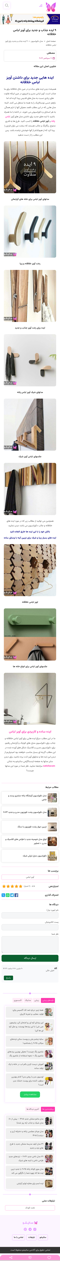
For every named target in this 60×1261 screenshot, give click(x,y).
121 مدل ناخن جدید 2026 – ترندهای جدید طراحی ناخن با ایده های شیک (26, 1158)
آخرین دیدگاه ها (33, 1109)
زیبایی (36, 1000)
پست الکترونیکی (51, 922)
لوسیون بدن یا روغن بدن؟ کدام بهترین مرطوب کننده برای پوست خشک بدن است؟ (27, 1081)
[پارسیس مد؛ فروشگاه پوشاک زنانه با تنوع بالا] (30, 19)
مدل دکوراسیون (37, 41)
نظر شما (55, 934)
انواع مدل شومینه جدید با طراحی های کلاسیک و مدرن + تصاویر (26, 841)
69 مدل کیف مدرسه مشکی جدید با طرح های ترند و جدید (26, 1146)
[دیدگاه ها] (30, 1257)
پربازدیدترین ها (48, 1109)
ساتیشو (43, 1237)
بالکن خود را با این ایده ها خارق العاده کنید (30, 532)
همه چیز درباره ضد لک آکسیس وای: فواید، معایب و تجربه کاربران (27, 1012)
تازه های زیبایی (48, 1000)
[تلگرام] (12, 896)
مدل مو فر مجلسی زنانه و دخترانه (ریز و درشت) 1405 (26, 1133)
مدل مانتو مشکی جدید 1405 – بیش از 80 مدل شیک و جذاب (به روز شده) (26, 1121)
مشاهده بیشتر (30, 1094)
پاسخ (8, 978)
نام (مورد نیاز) (52, 910)
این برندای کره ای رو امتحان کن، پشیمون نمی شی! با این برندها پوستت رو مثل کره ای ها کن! (26, 1026)
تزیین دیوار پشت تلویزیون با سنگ (32, 827)
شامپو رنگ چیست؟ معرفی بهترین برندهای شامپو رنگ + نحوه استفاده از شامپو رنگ (25, 1053)
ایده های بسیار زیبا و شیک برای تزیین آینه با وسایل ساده (30, 538)
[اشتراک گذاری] (11, 1257)
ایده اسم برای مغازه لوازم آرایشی (30, 1183)
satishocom (49, 766)
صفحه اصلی (51, 41)
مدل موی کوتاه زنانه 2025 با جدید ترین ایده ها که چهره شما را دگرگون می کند (27, 1171)
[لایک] (49, 1257)
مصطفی (51, 53)
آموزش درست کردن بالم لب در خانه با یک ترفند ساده (25, 1066)
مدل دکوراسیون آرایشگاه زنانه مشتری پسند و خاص (27, 797)
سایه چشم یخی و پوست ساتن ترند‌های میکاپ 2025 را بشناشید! (26, 1041)
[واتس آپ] (8, 896)
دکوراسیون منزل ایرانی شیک (35, 856)
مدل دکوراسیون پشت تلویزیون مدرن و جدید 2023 (25, 812)
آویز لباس (30, 877)
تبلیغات (31, 1237)
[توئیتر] (3, 896)
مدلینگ (28, 1000)
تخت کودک (30, 1208)
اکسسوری (18, 1000)
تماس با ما (18, 1237)
